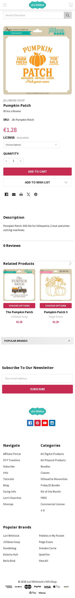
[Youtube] (45, 423)
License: (16, 137)
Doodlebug (9, 548)
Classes (45, 472)
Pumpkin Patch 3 (56, 312)
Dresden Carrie (47, 548)
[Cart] (70, 4)
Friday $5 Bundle (50, 485)
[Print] (21, 194)
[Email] (14, 194)
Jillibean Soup (11, 542)
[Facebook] (6, 194)
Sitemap (8, 504)
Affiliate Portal (12, 454)
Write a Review (12, 111)
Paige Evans (46, 542)
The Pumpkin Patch (19, 312)
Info (5, 472)
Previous (65, 263)
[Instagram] (52, 423)
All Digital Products (52, 454)
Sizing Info (9, 491)
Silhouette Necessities (54, 479)
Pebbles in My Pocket (51, 535)
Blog (6, 485)
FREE (44, 497)
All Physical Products (53, 460)
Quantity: (11, 154)
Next (70, 263)
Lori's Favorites (12, 497)
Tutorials (8, 479)
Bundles (45, 466)
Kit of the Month (51, 491)
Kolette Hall (10, 554)
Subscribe (9, 466)
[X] (28, 194)
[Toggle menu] (5, 5)
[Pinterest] (36, 194)
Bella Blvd (9, 560)
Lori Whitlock (11, 535)
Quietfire (44, 554)
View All (43, 560)
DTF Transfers (11, 460)
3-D (43, 510)
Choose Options (19, 305)
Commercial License (53, 504)
